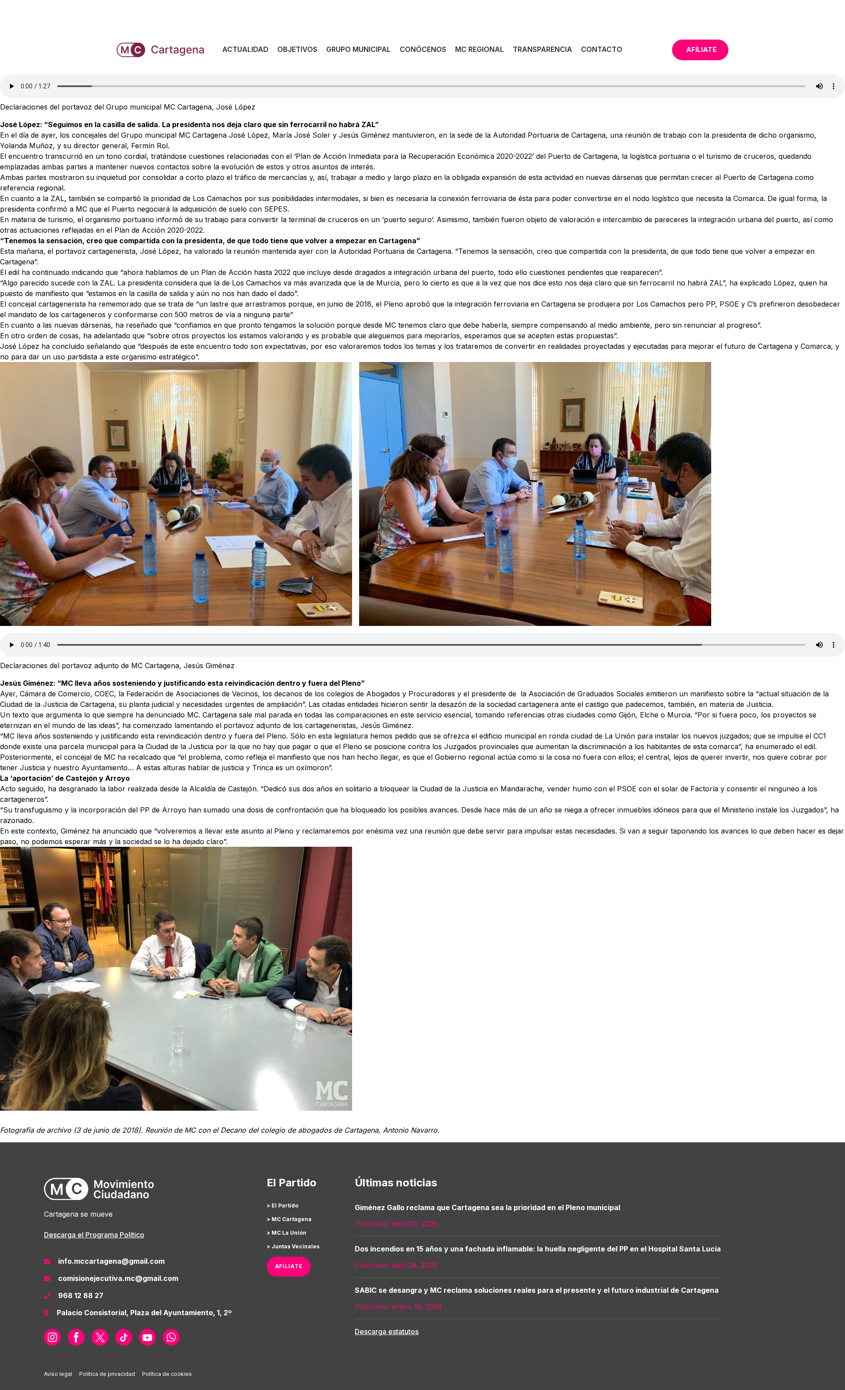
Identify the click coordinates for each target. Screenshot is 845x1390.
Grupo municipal (358, 49)
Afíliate (701, 49)
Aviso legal (58, 1374)
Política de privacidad (107, 1374)
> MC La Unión (286, 1232)
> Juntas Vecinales (293, 1246)
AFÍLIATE (289, 1266)
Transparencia (542, 49)
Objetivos (297, 49)
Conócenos (423, 49)
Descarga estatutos (387, 1331)
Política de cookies (167, 1374)
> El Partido (282, 1205)
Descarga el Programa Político (94, 1234)
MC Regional (479, 49)
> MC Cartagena (289, 1219)
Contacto (601, 49)
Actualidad (245, 49)
